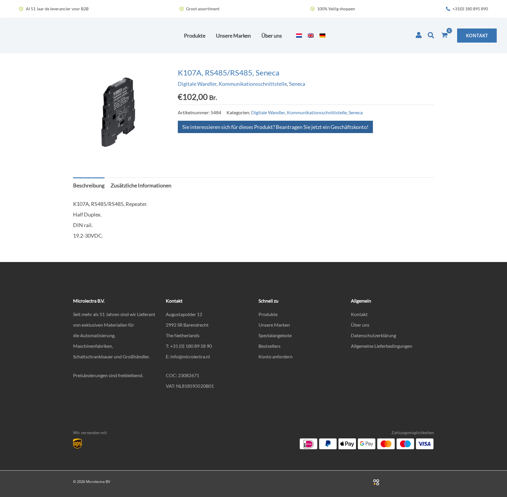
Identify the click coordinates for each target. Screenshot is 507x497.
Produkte (268, 314)
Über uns (360, 325)
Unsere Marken (274, 325)
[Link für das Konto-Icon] (418, 35)
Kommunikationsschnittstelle (253, 83)
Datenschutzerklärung (373, 335)
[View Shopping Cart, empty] (444, 35)
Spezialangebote (275, 335)
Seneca (297, 83)
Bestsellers (269, 346)
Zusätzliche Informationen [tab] (141, 185)
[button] (431, 35)
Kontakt (359, 314)
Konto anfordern (275, 356)
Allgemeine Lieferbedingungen (381, 346)
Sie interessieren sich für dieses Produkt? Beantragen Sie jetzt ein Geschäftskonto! (275, 127)
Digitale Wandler (197, 83)
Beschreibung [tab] (88, 185)
